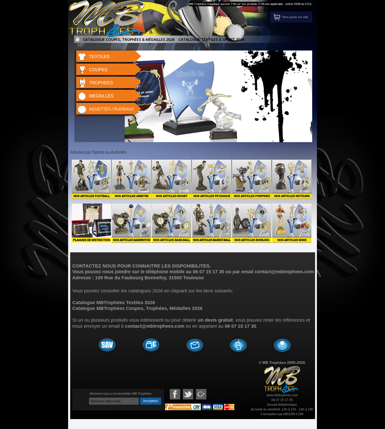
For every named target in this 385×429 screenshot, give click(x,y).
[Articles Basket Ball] (211, 206)
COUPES (98, 69)
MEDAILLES (101, 95)
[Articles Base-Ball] (171, 206)
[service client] (238, 346)
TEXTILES (99, 56)
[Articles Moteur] (291, 162)
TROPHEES (101, 82)
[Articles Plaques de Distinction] (91, 206)
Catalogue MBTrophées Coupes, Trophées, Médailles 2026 (137, 308)
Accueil (76, 41)
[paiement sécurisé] (150, 346)
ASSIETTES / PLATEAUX (111, 109)
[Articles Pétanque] (211, 162)
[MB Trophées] (96, 11)
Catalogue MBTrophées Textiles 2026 (113, 302)
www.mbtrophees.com (282, 395)
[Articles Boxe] (291, 206)
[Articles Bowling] (251, 206)
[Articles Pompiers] (251, 162)
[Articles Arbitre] (131, 162)
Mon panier (277, 17)
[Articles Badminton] (131, 206)
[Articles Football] (91, 162)
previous (148, 98)
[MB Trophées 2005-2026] (282, 368)
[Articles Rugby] (171, 162)
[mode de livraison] (194, 346)
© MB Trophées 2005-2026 (282, 362)
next (300, 98)
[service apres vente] (107, 346)
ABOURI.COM (293, 414)
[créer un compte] (282, 346)
